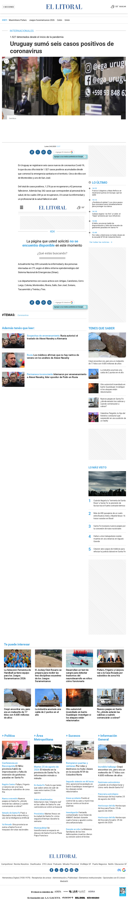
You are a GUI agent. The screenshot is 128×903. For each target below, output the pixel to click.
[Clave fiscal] (122, 895)
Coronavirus (23, 315)
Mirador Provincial (71, 864)
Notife (111, 864)
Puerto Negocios (99, 864)
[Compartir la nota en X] (38, 152)
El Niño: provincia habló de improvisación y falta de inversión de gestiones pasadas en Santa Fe (107, 224)
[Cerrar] (85, 156)
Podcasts (57, 864)
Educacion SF (121, 864)
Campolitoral (7, 864)
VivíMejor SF (85, 864)
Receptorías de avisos (41, 878)
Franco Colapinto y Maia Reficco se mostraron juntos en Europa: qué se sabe (107, 191)
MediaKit (64, 881)
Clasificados (35, 864)
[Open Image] (6, 61)
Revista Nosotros (21, 864)
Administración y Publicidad (65, 878)
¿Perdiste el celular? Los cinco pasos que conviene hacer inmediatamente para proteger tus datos (107, 203)
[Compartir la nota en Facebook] (32, 152)
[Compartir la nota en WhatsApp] (43, 152)
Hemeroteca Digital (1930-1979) (16, 878)
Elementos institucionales (90, 878)
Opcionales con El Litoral (114, 878)
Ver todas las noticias (99, 242)
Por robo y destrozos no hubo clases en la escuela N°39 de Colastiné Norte (108, 235)
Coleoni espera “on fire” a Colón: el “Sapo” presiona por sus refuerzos (106, 213)
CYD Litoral (47, 864)
